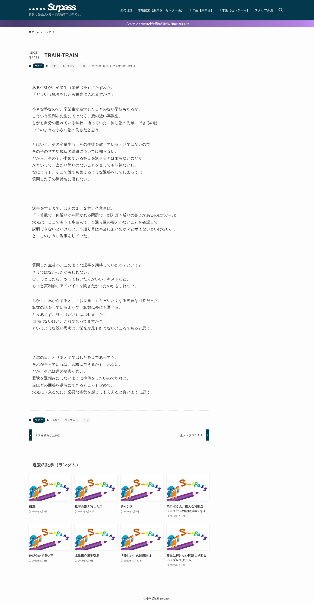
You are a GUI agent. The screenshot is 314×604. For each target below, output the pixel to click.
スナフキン (69, 66)
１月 (82, 66)
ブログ (38, 66)
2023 (54, 66)
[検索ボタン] (280, 10)
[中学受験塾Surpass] (52, 7)
